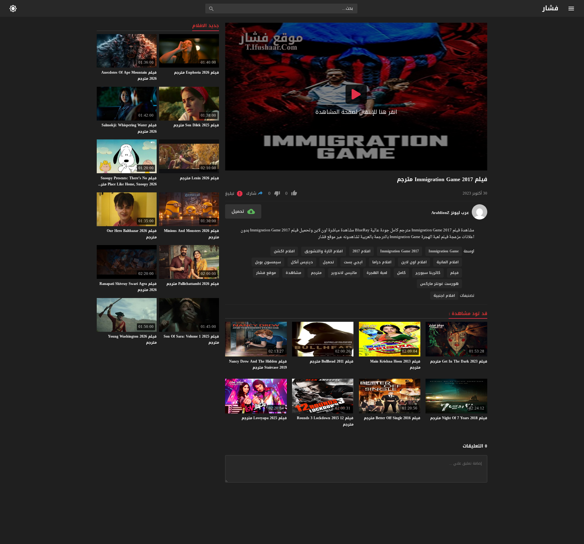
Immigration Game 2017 (399, 251)
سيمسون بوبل (268, 262)
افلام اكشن (284, 251)
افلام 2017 (361, 251)
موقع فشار (266, 272)
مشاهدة (293, 272)
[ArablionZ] (479, 218)
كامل (401, 272)
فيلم (454, 272)
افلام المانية (447, 262)
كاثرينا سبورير (427, 272)
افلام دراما (381, 262)
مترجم (316, 272)
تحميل (328, 262)
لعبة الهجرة (377, 272)
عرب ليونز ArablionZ (450, 213)
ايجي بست (353, 262)
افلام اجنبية (444, 295)
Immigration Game (444, 251)
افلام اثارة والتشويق (323, 251)
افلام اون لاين (414, 262)
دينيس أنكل (302, 262)
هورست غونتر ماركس (439, 283)
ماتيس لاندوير (344, 272)
